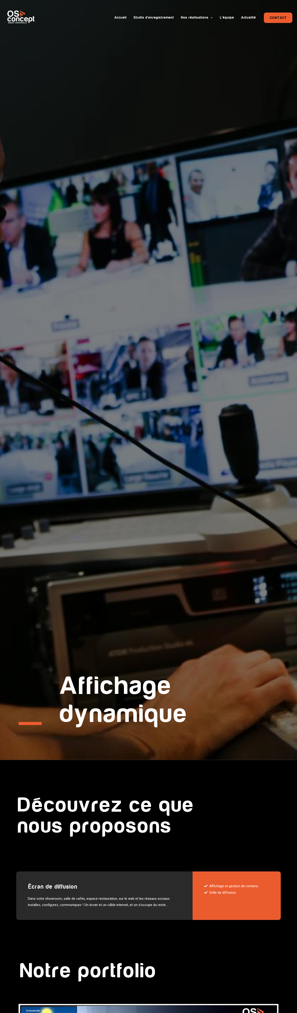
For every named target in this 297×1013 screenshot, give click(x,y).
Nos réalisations (194, 17)
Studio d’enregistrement (153, 17)
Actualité (248, 17)
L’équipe (227, 17)
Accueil (120, 17)
